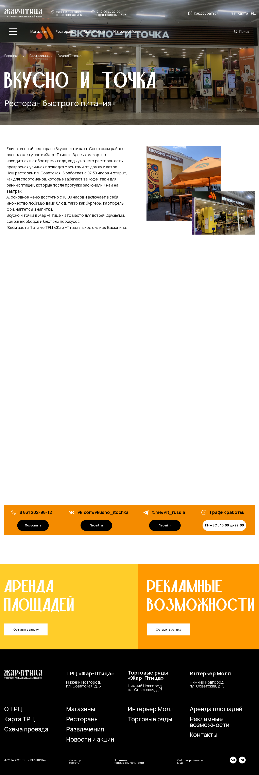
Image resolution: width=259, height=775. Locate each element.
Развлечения (85, 729)
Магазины (80, 709)
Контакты (204, 734)
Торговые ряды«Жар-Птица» (148, 675)
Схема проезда (26, 729)
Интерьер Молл (210, 673)
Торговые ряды (150, 719)
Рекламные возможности (209, 722)
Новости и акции (90, 739)
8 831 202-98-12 (36, 512)
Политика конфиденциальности (129, 761)
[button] (25, 629)
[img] (23, 13)
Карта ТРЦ (247, 13)
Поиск (244, 31)
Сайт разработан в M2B (190, 761)
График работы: (227, 512)
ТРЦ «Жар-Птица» (90, 673)
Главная (11, 55)
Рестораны (82, 719)
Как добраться (206, 13)
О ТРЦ (13, 709)
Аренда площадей (216, 709)
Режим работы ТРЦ (110, 15)
